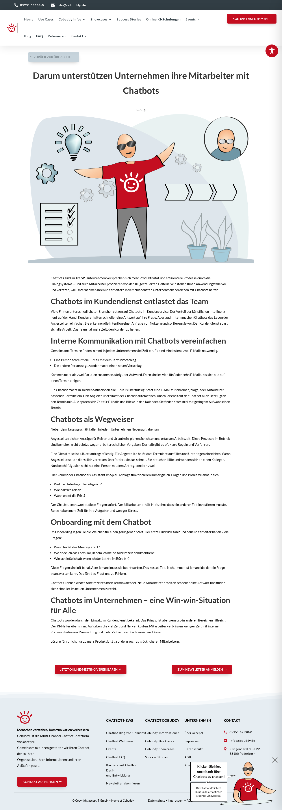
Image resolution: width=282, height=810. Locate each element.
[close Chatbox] (273, 760)
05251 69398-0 (32, 5)
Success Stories (129, 19)
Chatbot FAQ (115, 757)
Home (28, 19)
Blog (27, 36)
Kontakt (76, 36)
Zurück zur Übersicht (52, 57)
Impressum (192, 741)
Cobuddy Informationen (162, 733)
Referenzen (57, 36)
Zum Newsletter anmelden (200, 669)
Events (191, 19)
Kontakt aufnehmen (40, 782)
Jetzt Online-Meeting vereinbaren (89, 669)
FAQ (39, 36)
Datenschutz (193, 749)
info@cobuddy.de (71, 5)
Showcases (99, 19)
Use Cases (46, 19)
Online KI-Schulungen (163, 19)
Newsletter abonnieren (123, 783)
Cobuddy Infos (70, 19)
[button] (233, 783)
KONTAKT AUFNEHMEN (250, 18)
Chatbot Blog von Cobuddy (125, 733)
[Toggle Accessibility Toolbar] (272, 51)
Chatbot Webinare (119, 741)
